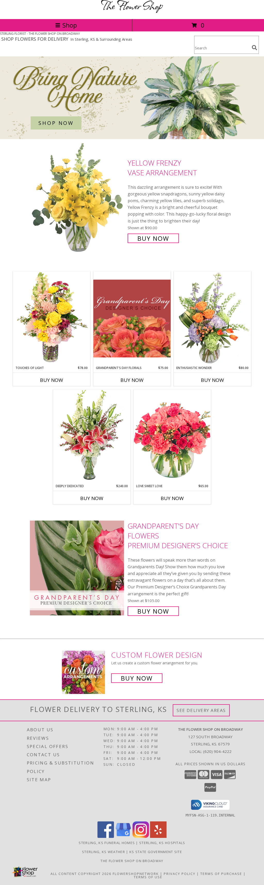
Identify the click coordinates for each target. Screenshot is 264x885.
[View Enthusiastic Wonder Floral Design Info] (212, 318)
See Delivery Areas (201, 710)
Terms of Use (148, 877)
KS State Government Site (155, 851)
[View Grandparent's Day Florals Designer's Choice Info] (132, 318)
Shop (69, 25)
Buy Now (153, 238)
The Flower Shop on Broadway (132, 860)
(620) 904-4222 (217, 751)
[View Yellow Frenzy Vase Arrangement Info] (77, 199)
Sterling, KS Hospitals (162, 842)
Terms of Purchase (221, 873)
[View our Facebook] (105, 836)
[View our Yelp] (158, 836)
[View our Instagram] (141, 836)
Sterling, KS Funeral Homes (107, 842)
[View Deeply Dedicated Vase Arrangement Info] (91, 436)
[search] (254, 47)
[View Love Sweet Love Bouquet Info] (172, 436)
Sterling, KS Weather (103, 851)
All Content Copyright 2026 (81, 873)
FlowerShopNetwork (136, 873)
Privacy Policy (179, 873)
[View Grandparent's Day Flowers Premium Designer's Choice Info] (77, 567)
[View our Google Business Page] (123, 836)
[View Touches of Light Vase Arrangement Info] (51, 318)
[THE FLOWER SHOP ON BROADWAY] (132, 11)
